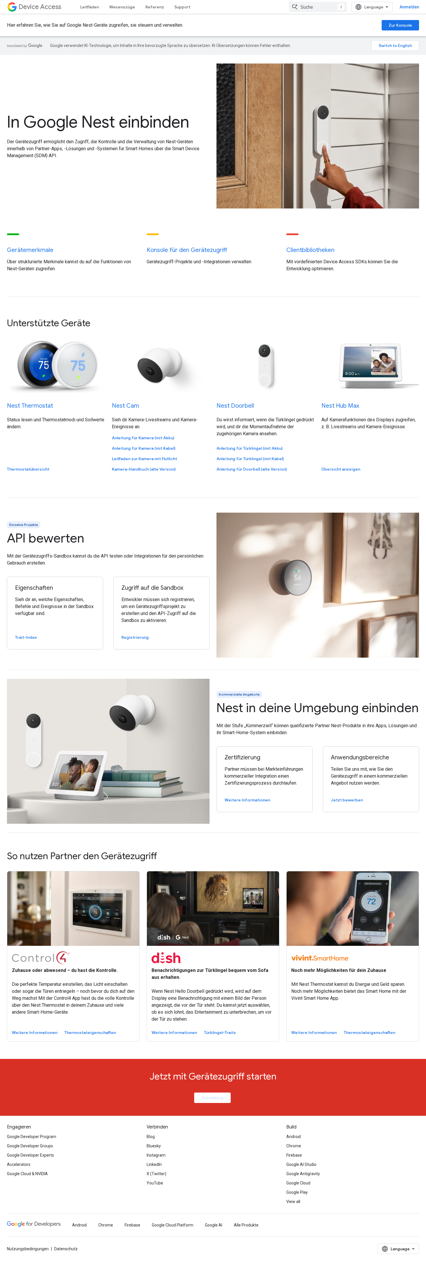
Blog (151, 1136)
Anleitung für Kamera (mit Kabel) (143, 448)
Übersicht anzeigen (340, 469)
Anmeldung (212, 1097)
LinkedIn (154, 1164)
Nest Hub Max (340, 405)
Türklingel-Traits (220, 1032)
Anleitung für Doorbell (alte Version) (251, 469)
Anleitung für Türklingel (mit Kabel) (250, 458)
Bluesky (154, 1146)
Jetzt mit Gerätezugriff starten (213, 1076)
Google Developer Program (31, 1136)
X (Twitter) (156, 1173)
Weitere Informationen (34, 1032)
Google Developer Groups (30, 1146)
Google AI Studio (301, 1164)
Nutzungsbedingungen (28, 1249)
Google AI (213, 1225)
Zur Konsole (400, 25)
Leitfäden (89, 7)
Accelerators (18, 1164)
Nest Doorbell (235, 405)
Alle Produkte (246, 1225)
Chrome (293, 1146)
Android (293, 1136)
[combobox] (318, 7)
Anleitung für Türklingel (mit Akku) (249, 448)
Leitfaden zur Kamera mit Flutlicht (144, 458)
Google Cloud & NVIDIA (27, 1173)
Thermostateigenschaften (90, 1032)
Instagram (156, 1155)
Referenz (154, 7)
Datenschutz (66, 1249)
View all (293, 1201)
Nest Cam (125, 405)
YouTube (155, 1183)
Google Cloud (298, 1183)
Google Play (297, 1192)
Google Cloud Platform (172, 1225)
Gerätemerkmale (30, 250)
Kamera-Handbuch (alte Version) (144, 469)
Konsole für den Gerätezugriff (187, 250)
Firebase (294, 1155)
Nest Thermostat (30, 405)
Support (182, 7)
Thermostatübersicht (28, 469)
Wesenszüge (122, 7)
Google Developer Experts (30, 1155)
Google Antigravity (303, 1173)
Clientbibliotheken (310, 250)
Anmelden (409, 7)
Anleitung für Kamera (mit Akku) (143, 437)
